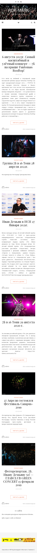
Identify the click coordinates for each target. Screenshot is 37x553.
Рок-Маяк (18, 10)
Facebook (31, 549)
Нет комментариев (29, 129)
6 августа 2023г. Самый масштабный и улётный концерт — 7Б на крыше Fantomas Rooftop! (18, 63)
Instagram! (18, 549)
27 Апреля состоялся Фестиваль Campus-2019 (18, 403)
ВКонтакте (24, 549)
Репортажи (18, 160)
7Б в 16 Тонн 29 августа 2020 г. (18, 323)
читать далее (18, 122)
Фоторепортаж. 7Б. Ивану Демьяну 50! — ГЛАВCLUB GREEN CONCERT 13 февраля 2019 (18, 478)
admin (7, 129)
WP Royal (12, 549)
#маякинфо (18, 54)
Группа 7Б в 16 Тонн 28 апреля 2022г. (18, 164)
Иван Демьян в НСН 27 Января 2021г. (18, 223)
